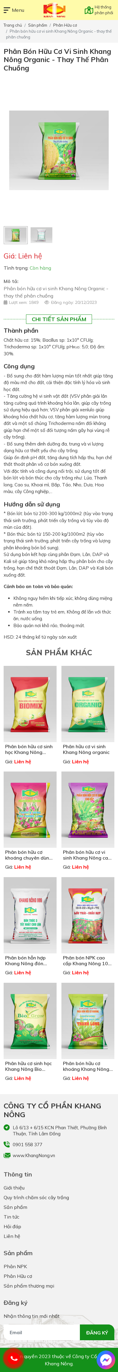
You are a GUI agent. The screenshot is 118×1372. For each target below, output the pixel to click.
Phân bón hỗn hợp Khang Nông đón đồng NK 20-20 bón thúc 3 (27, 966)
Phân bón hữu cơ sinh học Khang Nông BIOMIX (29, 752)
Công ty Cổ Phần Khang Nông (52, 1110)
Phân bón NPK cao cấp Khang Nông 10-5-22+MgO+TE (86, 963)
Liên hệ (12, 1236)
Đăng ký (97, 1333)
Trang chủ (13, 25)
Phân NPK (15, 1266)
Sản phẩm (37, 25)
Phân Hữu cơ (65, 25)
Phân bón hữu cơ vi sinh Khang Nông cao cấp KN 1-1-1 (87, 858)
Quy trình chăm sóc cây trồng (36, 1197)
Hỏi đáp (12, 1226)
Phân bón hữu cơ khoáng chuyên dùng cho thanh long (28, 858)
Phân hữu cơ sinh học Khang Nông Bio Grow (28, 1069)
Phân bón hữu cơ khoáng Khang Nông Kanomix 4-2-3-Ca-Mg (86, 1072)
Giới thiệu (14, 1188)
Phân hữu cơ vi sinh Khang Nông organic (86, 749)
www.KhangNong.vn (34, 1155)
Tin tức (11, 1217)
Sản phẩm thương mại (29, 1286)
